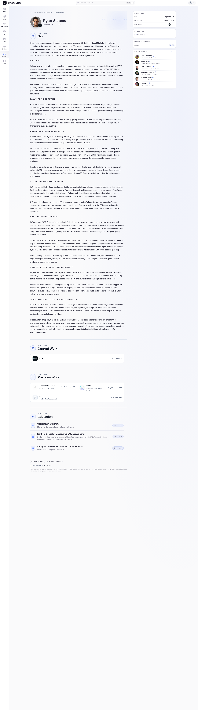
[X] (170, 45)
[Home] (30, 12)
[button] (4, 62)
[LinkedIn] (173, 45)
